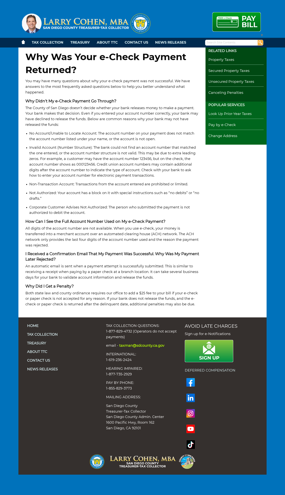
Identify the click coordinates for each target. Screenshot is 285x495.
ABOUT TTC (107, 42)
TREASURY (80, 42)
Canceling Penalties (225, 93)
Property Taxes (221, 60)
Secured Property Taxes (229, 71)
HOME (33, 326)
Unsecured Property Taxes (231, 82)
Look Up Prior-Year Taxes (230, 114)
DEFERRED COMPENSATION (210, 370)
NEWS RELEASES (170, 42)
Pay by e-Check (222, 125)
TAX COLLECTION (47, 42)
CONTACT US (136, 42)
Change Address (222, 136)
